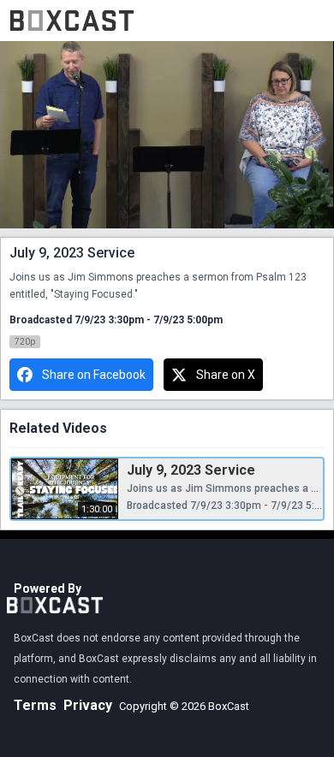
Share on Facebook (94, 374)
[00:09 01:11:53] (167, 134)
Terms (35, 705)
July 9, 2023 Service (191, 470)
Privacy (87, 705)
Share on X (225, 374)
